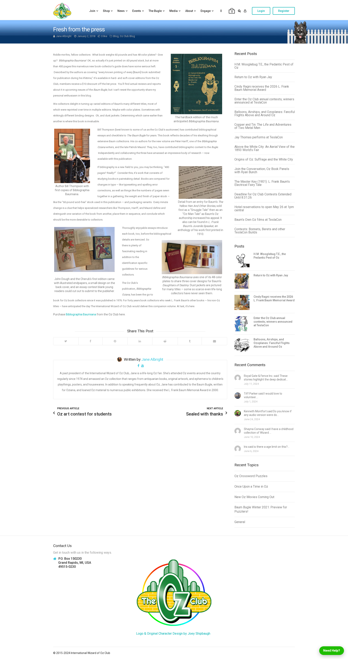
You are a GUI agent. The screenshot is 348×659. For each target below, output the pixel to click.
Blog (116, 36)
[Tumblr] (190, 341)
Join (92, 10)
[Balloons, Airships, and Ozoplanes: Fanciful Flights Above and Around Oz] (242, 345)
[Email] (214, 341)
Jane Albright (63, 36)
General (239, 522)
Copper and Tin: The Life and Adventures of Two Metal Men (262, 126)
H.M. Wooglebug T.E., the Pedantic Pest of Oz (263, 65)
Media (173, 10)
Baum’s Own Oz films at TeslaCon (258, 220)
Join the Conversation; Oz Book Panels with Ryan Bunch (261, 170)
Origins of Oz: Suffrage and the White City (263, 159)
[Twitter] (65, 341)
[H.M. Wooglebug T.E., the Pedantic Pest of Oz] (242, 259)
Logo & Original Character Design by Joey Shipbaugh (173, 633)
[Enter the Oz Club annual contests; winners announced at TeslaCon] (242, 323)
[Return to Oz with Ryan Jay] (242, 281)
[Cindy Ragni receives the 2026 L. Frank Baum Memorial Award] (242, 302)
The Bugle (155, 10)
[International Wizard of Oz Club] (62, 11)
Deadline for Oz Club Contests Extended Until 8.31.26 (262, 195)
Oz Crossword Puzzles (250, 476)
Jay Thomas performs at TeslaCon (258, 137)
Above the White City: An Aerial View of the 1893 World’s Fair (264, 148)
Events (136, 10)
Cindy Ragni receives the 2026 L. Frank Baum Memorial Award (261, 88)
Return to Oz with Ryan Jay (253, 77)
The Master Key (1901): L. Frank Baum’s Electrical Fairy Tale (262, 183)
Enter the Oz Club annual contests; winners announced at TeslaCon (264, 100)
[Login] (245, 11)
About (189, 10)
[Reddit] (165, 341)
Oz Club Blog (127, 36)
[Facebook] (90, 341)
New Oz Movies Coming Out (254, 497)
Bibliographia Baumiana (81, 314)
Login (261, 10)
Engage (206, 10)
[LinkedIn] (139, 341)
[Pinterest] (114, 341)
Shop (106, 10)
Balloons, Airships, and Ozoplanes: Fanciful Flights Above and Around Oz (264, 113)
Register (283, 10)
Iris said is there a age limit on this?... (266, 446)
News (121, 10)
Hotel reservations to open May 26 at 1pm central (264, 208)
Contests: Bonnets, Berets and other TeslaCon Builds (259, 230)
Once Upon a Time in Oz (251, 486)
